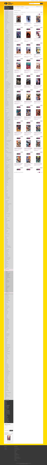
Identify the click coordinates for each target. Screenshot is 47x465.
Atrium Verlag (6, 31)
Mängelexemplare (7, 400)
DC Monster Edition (8, 273)
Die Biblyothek (6, 103)
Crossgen (6, 99)
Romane (6, 404)
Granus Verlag (6, 171)
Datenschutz (16, 460)
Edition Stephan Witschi (7, 132)
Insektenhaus (6, 193)
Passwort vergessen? (7, 430)
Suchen (41, 3)
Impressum (19, 6)
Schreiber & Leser (7, 322)
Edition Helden (6, 123)
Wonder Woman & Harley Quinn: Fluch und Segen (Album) (38, 70)
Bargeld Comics (7, 40)
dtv (5, 109)
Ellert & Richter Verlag (7, 141)
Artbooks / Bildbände (7, 405)
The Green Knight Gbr (7, 351)
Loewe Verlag (6, 230)
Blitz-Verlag (6, 53)
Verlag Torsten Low (7, 373)
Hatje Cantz (6, 181)
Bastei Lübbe (6, 41)
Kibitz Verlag (6, 211)
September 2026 (38, 40)
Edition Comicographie (7, 119)
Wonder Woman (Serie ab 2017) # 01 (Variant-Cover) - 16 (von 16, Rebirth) (38, 86)
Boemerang (6, 59)
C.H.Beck (6, 73)
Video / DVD (6, 417)
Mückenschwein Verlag (7, 258)
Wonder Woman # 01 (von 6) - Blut (18, 54)
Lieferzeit (15, 451)
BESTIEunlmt (6, 50)
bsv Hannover (6, 69)
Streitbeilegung (16, 453)
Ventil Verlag (6, 369)
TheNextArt (6, 352)
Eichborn (6, 138)
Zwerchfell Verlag (7, 399)
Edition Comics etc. (7, 120)
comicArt (6, 89)
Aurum (5, 33)
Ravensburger (6, 308)
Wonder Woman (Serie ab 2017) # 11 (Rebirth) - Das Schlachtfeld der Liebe (38, 149)
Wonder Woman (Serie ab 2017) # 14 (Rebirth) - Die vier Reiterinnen (38, 164)
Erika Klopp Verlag (7, 148)
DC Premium (7, 276)
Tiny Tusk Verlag (6, 358)
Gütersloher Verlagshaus (8, 178)
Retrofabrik (6, 310)
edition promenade (7, 130)
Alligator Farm (6, 21)
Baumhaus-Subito (7, 42)
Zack (5, 391)
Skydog (6, 331)
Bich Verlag (6, 51)
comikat (6, 93)
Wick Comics (6, 388)
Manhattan (6, 240)
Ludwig (6, 232)
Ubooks (6, 362)
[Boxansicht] (41, 12)
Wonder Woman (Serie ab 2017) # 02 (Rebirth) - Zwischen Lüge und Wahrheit (28, 102)
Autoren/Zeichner (7, 406)
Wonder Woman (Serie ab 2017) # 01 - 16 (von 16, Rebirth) (18, 101)
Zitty (5, 398)
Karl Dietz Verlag (7, 208)
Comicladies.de (6, 90)
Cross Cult (6, 98)
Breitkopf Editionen (7, 63)
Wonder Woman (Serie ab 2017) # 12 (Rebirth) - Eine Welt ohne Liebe (18, 164)
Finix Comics (6, 162)
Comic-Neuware (7, 10)
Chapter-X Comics (7, 82)
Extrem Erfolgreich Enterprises (8, 152)
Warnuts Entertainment (7, 382)
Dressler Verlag (6, 108)
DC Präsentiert (7, 275)
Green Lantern (7, 281)
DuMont (6, 110)
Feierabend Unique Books (8, 159)
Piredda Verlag (6, 302)
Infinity (5, 192)
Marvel (6, 293)
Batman (7, 272)
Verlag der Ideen (7, 372)
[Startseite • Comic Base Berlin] (8, 3)
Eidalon (6, 139)
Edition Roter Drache (7, 131)
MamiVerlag (6, 239)
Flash (6, 279)
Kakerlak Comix (6, 207)
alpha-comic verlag (7, 22)
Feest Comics (6, 158)
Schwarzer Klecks (7, 323)
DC (5, 270)
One (5, 268)
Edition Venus (6, 133)
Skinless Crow (6, 330)
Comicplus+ (6, 91)
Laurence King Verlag (7, 228)
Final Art (6, 161)
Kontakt (16, 6)
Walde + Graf (6, 379)
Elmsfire (6, 142)
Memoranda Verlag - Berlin (8, 247)
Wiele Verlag (6, 389)
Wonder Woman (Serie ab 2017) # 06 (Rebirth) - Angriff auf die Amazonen (28, 133)
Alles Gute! (6, 20)
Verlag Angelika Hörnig (7, 371)
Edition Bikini (6, 118)
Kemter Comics (6, 210)
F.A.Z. (5, 153)
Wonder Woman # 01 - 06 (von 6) (28, 54)
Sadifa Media (6, 318)
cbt (5, 80)
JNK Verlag (6, 202)
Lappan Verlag (6, 227)
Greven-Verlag (6, 173)
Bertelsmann (6, 49)
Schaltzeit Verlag (7, 320)
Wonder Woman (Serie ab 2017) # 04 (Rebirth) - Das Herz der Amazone (18, 117)
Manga (5, 401)
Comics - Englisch (7, 407)
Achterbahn (6, 13)
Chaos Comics (6, 81)
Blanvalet (6, 52)
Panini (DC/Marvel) (7, 269)
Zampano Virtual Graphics (8, 392)
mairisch (6, 238)
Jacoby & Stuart (7, 200)
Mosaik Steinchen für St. (7, 257)
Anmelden (11, 430)
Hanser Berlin (6, 180)
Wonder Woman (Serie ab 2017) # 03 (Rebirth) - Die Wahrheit (38, 101)
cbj (5, 79)
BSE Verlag (6, 68)
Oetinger (6, 267)
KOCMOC (6, 219)
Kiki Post (6, 212)
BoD (5, 58)
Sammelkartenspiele (7, 411)
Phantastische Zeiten (7, 300)
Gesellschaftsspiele (7, 410)
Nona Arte (6, 262)
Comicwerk (6, 92)
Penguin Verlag (6, 299)
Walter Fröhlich (6, 381)
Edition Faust (6, 122)
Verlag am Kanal (7, 370)
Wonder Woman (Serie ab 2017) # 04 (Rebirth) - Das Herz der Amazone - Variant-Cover (28, 117)
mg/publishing (6, 250)
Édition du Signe (6, 121)
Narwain (6, 260)
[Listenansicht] (42, 12)
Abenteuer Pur (6, 12)
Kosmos (6, 222)
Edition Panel (6, 129)
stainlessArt (6, 340)
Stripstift (6, 342)
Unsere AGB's (16, 450)
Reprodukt (6, 309)
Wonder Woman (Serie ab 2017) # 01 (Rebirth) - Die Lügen (28, 86)
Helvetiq (6, 183)
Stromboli (6, 343)
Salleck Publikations (7, 319)
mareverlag (6, 242)
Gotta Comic (6, 170)
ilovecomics (6, 191)
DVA (5, 111)
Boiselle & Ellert (6, 60)
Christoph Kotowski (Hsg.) (8, 83)
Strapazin (6, 341)
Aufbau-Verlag (6, 32)
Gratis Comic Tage (7, 421)
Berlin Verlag (6, 48)
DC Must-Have (7, 274)
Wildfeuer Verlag (7, 390)
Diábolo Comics (7, 102)
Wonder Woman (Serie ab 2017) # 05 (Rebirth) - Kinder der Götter (38, 117)
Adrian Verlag (6, 14)
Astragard (6, 29)
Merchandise (6, 416)
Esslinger (6, 150)
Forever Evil (7, 280)
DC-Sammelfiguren (8, 277)
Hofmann (6, 188)
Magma (6, 237)
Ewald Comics (6, 151)
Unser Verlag (6, 368)
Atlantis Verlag (6, 30)
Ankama (6, 24)
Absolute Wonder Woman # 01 (18, 23)
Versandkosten (21, 43)
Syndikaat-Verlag (7, 348)
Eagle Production (7, 112)
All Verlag (6, 19)
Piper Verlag (6, 301)
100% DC (7, 271)
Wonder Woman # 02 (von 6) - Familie (37, 54)
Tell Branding (6, 350)
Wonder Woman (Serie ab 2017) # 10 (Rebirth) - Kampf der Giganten (28, 148)
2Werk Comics (6, 11)
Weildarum (6, 383)
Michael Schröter (7, 251)
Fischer (6, 163)
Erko (5, 149)
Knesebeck (6, 218)
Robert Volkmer (6, 311)
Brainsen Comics (7, 62)
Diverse (7, 278)
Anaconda (6, 23)
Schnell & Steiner (7, 321)
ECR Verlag (6, 113)
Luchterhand (6, 231)
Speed (5, 332)
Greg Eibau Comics (7, 172)
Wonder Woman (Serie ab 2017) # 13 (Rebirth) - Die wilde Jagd (28, 164)
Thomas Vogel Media (7, 353)
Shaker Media (6, 329)
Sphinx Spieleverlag (7, 333)
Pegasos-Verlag (7, 298)
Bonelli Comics (6, 61)
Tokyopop (6, 359)
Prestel (6, 303)
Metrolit (6, 248)
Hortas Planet (6, 190)
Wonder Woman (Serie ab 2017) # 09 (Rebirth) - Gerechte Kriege (18, 148)
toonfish (6, 360)
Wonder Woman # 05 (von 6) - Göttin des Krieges (18, 70)
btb (5, 70)
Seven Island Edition (7, 328)
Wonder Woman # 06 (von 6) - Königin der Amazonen (27, 70)
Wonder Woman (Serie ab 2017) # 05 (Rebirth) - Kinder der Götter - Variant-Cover (18, 133)
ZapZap (6, 393)
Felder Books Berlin (7, 160)
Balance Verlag (6, 39)
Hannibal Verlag (7, 179)
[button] (30, 3)
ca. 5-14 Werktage (19, 87)
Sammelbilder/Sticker (7, 412)
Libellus (6, 229)
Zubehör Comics (7, 418)
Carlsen (6, 78)
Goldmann (6, 169)
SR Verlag (6, 339)
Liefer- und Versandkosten (17, 449)
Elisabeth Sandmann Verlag (8, 140)
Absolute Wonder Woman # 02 (37, 23)
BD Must (6, 43)
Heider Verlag (6, 182)
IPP (5, 199)
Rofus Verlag (6, 312)
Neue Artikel (6, 422)
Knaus (5, 217)
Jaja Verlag (6, 201)
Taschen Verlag (6, 349)
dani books (6, 100)
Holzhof (6, 189)
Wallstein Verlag (7, 380)
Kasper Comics (6, 209)
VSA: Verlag (6, 378)
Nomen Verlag (6, 261)
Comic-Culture (6, 88)
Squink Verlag (6, 338)
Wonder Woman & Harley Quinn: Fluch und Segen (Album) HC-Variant (18, 86)
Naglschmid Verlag (7, 259)
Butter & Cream (6, 72)
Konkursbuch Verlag (7, 220)
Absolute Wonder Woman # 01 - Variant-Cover (28, 23)
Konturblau (6, 221)
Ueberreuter (6, 363)
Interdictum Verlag (7, 198)
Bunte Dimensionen (7, 71)
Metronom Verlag (7, 249)
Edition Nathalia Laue (7, 128)
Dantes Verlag (6, 101)
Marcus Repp (6, 241)
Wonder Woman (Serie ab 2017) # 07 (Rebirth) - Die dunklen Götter (38, 132)
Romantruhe (6, 313)
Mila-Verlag (6, 252)
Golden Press (6, 168)
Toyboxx (6, 361)
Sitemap (15, 459)
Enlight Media (6, 143)
